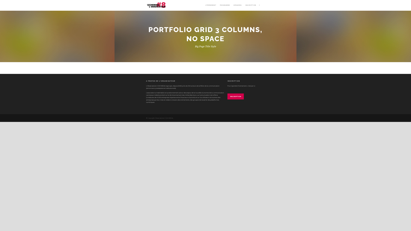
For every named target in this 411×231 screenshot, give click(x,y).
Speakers (238, 5)
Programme (225, 5)
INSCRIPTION (250, 5)
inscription (235, 96)
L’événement (210, 5)
